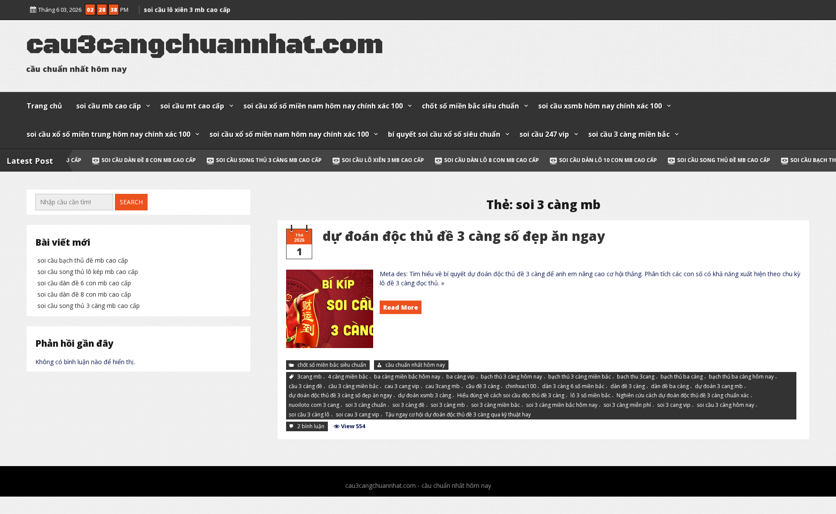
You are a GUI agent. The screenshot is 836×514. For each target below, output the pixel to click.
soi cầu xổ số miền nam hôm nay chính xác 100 (323, 106)
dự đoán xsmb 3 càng (424, 395)
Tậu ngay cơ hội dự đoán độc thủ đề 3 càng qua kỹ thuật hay (458, 414)
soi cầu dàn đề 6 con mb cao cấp (84, 283)
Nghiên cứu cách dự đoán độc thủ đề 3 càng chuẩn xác (683, 395)
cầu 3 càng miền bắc (353, 385)
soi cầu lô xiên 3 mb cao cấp (346, 160)
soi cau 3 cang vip (357, 414)
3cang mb (309, 376)
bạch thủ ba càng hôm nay (741, 376)
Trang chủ (44, 106)
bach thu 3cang (635, 376)
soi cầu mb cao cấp (108, 106)
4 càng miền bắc (348, 376)
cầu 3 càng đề (305, 385)
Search (131, 202)
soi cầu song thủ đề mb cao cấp (687, 160)
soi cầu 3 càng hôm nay (725, 405)
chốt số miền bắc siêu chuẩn (470, 106)
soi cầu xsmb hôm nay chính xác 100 (600, 106)
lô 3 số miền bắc (590, 395)
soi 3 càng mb (448, 405)
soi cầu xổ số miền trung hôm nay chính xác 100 (108, 134)
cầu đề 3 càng (482, 385)
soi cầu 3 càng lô (309, 414)
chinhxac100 (521, 385)
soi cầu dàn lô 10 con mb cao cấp (571, 160)
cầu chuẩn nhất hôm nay (415, 365)
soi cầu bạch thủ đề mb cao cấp (82, 260)
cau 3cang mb (442, 385)
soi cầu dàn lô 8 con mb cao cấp (455, 160)
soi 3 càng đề (408, 405)
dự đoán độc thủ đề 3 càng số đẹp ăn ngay (464, 236)
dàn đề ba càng (670, 385)
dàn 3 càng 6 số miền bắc (573, 385)
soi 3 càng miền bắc (495, 405)
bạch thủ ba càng (682, 376)
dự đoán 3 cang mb (719, 385)
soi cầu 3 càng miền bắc (629, 134)
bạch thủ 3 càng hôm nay (511, 376)
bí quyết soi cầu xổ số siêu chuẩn (444, 134)
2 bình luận (311, 426)
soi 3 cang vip (674, 405)
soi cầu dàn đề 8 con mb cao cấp (112, 160)
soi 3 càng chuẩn (365, 405)
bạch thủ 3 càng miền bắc (579, 376)
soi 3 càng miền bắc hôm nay (561, 405)
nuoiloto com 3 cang (314, 405)
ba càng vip (460, 376)
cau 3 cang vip (401, 385)
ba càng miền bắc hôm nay (407, 376)
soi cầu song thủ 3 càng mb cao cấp (232, 160)
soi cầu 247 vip (544, 134)
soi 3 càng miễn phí (627, 405)
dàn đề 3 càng (627, 385)
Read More (400, 307)
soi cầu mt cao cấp (192, 106)
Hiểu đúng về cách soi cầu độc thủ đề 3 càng (510, 395)
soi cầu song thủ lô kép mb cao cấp (87, 271)
